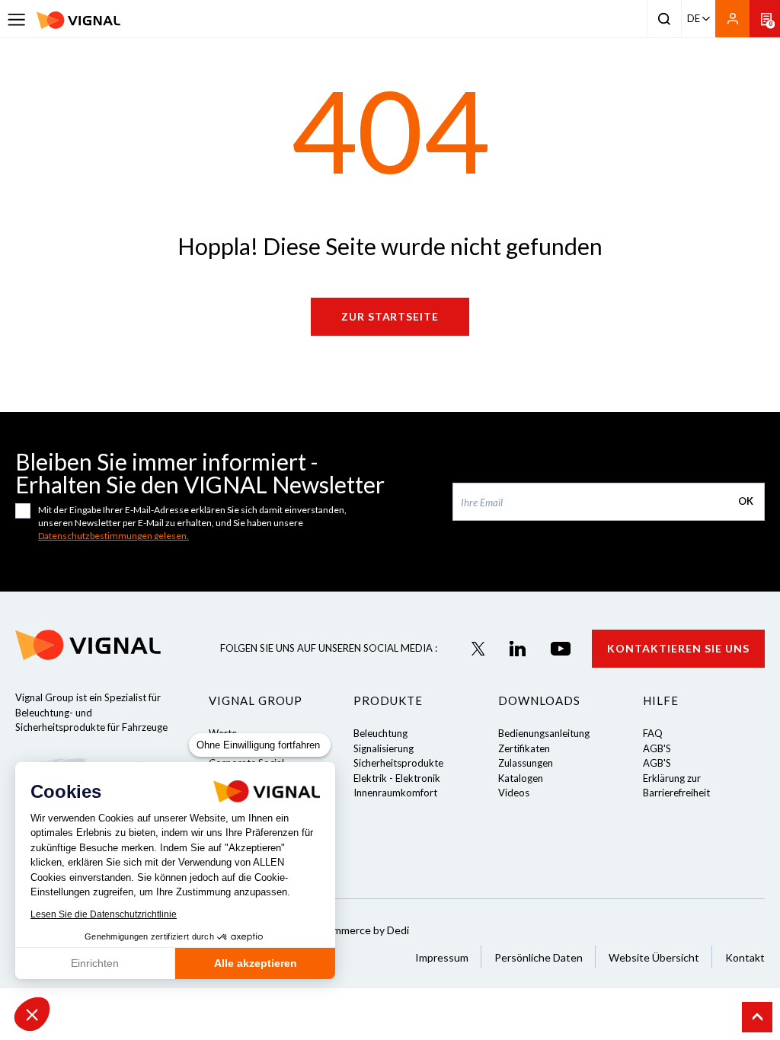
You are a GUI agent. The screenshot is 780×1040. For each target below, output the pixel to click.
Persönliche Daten (538, 957)
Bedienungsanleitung (544, 733)
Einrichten (95, 963)
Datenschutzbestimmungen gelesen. (113, 535)
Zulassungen (525, 763)
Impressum (441, 957)
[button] (32, 1014)
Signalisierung (383, 748)
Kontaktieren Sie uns (678, 648)
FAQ (653, 733)
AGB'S (657, 748)
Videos (513, 792)
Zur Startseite (390, 316)
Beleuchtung (380, 733)
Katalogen (520, 778)
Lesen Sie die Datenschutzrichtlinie (103, 914)
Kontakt (745, 957)
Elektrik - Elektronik (396, 778)
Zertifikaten (524, 748)
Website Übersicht (654, 957)
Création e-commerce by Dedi (338, 930)
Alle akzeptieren (255, 963)
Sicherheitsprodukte (398, 763)
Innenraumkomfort (395, 792)
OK (745, 501)
